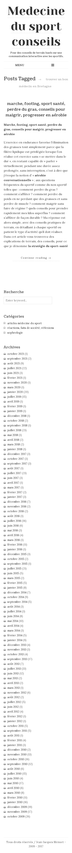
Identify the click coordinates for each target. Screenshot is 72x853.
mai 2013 (12, 678)
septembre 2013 (17, 659)
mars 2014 (13, 630)
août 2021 (13, 363)
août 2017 (13, 468)
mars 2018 (13, 444)
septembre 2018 (17, 425)
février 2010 (15, 797)
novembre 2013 (16, 649)
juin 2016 (13, 525)
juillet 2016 (14, 521)
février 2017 (14, 492)
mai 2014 (12, 621)
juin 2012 (13, 706)
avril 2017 (13, 482)
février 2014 (14, 635)
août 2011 (13, 735)
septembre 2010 (17, 764)
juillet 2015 (14, 568)
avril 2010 (13, 788)
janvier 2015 (15, 587)
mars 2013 (13, 688)
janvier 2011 (14, 745)
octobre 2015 (15, 559)
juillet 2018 (14, 430)
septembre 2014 (17, 602)
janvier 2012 (14, 721)
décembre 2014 (16, 592)
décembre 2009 (17, 807)
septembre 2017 (17, 463)
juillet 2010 (14, 773)
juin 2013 (13, 673)
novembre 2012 (16, 692)
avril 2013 (13, 683)
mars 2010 (13, 792)
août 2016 (13, 516)
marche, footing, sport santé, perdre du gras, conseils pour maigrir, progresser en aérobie (36, 109)
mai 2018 (12, 435)
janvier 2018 (14, 449)
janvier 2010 (15, 802)
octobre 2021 (15, 354)
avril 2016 (13, 535)
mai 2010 (12, 783)
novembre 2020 (17, 382)
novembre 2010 (17, 754)
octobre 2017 (15, 458)
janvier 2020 (15, 392)
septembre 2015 (17, 563)
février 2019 (14, 406)
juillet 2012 (14, 702)
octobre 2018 (15, 420)
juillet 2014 (14, 611)
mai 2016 (12, 530)
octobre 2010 (15, 759)
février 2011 (14, 740)
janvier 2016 (14, 549)
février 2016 (14, 544)
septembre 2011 (17, 730)
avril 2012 (13, 711)
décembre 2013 (16, 645)
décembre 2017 (16, 454)
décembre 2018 (16, 416)
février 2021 (14, 377)
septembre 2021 (17, 358)
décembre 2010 (17, 749)
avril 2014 (13, 625)
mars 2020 (13, 387)
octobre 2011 (15, 726)
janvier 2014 (14, 640)
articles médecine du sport (24, 323)
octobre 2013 (15, 654)
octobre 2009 (16, 816)
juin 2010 (13, 778)
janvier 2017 (14, 497)
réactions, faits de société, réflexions (30, 328)
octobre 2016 (15, 511)
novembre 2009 (17, 811)
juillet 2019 (14, 396)
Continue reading (36, 257)
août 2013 (13, 664)
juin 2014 (13, 616)
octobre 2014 (15, 597)
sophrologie (15, 332)
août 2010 (13, 769)
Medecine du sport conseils (36, 26)
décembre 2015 (17, 554)
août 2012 (13, 697)
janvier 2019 (14, 411)
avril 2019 (13, 401)
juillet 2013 (14, 668)
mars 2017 (13, 487)
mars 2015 (13, 578)
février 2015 (15, 583)
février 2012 (14, 716)
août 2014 (13, 606)
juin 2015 (13, 573)
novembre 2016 (16, 506)
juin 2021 (13, 373)
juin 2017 (13, 478)
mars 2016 (13, 540)
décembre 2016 (16, 501)
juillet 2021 (14, 368)
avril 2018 (13, 440)
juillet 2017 (14, 473)
